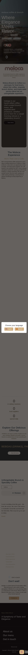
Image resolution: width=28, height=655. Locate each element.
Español (19, 329)
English (9, 329)
